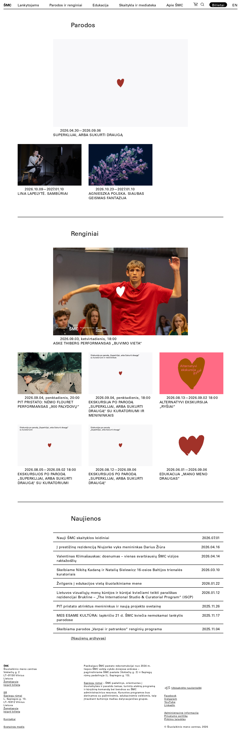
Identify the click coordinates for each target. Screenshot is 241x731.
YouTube (170, 702)
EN (234, 5)
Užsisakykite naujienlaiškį (186, 687)
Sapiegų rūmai (13, 695)
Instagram (170, 698)
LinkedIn (169, 705)
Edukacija (101, 5)
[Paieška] (202, 4)
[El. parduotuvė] (195, 5)
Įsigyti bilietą (12, 684)
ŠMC (7, 5)
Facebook (170, 695)
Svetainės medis (14, 726)
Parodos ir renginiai (65, 5)
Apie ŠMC (174, 5)
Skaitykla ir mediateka (137, 5)
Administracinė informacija (181, 712)
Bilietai (218, 5)
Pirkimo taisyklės (175, 719)
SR (5, 692)
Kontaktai (10, 719)
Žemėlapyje (11, 681)
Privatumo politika (176, 716)
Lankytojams (28, 5)
